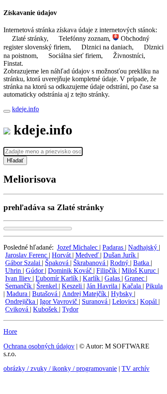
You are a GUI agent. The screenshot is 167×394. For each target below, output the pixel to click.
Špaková (57, 262)
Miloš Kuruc (140, 270)
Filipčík (107, 270)
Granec (135, 278)
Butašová (45, 293)
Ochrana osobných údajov (39, 346)
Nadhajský (143, 247)
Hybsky (122, 293)
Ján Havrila (102, 286)
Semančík (19, 286)
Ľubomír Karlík (58, 278)
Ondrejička (21, 301)
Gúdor (35, 270)
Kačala (132, 286)
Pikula (154, 286)
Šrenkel (47, 286)
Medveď (87, 255)
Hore (10, 331)
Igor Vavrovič (59, 301)
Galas (113, 278)
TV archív (135, 368)
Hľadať (15, 160)
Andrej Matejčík (85, 293)
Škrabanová (90, 262)
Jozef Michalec (78, 247)
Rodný (120, 262)
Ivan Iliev (19, 278)
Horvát (62, 255)
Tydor (70, 309)
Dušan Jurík (120, 255)
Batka (142, 262)
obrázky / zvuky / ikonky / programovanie (60, 368)
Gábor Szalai (23, 262)
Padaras (113, 247)
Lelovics (124, 301)
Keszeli (73, 286)
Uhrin (14, 270)
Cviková (17, 309)
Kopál (149, 301)
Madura (17, 293)
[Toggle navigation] (6, 111)
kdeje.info (25, 109)
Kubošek (46, 309)
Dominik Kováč (70, 270)
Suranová (95, 301)
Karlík (92, 278)
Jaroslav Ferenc (27, 255)
